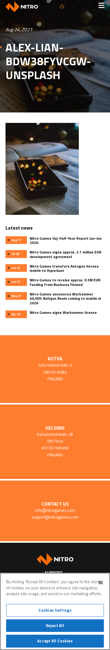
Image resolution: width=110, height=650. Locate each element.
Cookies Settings (55, 610)
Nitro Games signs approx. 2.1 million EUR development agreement (65, 254)
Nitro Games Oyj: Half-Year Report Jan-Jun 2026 (66, 240)
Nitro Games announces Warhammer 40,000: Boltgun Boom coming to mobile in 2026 (65, 298)
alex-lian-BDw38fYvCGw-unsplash (48, 61)
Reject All (55, 625)
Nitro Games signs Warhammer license (63, 312)
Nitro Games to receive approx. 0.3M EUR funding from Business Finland (65, 282)
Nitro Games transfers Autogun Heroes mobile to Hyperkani (64, 268)
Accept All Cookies (54, 641)
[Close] (100, 582)
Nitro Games (24, 7)
